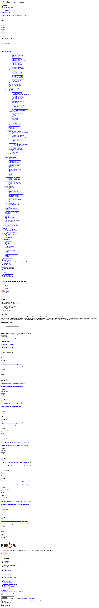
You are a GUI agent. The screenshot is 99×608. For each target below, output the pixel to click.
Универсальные (13, 161)
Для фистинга (12, 166)
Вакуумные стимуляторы (15, 124)
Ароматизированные (11, 234)
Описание (5, 313)
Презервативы (7, 233)
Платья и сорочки (13, 195)
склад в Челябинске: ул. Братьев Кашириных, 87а (15, 261)
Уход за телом (12, 184)
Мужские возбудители (11, 232)
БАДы (5, 228)
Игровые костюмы (13, 190)
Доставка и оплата (8, 7)
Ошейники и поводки (11, 217)
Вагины (14, 133)
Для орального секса (14, 165)
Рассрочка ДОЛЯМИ (8, 588)
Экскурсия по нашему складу (10, 563)
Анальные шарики (16, 62)
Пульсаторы (15, 106)
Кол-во (2, 294)
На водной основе (13, 158)
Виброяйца (12, 127)
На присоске (15, 118)
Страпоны (11, 69)
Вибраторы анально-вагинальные (20, 94)
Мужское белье (10, 203)
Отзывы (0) (6, 314)
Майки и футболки (14, 204)
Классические (9, 235)
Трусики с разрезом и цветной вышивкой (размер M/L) (15, 504)
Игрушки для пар (13, 82)
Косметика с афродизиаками (13, 177)
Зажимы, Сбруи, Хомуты (12, 211)
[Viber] (9, 310)
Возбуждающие (13, 170)
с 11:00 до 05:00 (7, 263)
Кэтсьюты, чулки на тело (15, 192)
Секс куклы (12, 153)
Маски (8, 215)
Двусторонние (15, 115)
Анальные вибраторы (17, 55)
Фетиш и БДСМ (7, 207)
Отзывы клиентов (7, 570)
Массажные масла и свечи (12, 173)
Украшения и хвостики (18, 68)
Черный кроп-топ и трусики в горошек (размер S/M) (14, 524)
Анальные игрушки (14, 54)
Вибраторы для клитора (18, 97)
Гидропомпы (15, 152)
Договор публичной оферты (13, 252)
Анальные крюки (16, 56)
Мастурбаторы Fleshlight (18, 135)
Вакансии (8, 247)
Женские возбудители (11, 230)
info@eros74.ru (7, 264)
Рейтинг (3, 334)
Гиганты (14, 114)
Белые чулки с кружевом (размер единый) (12, 366)
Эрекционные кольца (17, 148)
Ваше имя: (3, 325)
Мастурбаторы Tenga (17, 136)
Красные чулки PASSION (7, 347)
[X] (7, 310)
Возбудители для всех (11, 229)
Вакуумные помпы (17, 150)
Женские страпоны (17, 71)
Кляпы (8, 213)
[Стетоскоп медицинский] (7, 267)
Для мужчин (9, 130)
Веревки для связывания (12, 209)
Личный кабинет (7, 581)
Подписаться (4, 597)
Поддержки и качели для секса (16, 86)
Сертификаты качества (12, 254)
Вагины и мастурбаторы (15, 131)
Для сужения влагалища (15, 167)
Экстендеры (12, 154)
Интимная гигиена (11, 181)
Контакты (5, 6)
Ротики (14, 141)
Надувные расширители (18, 67)
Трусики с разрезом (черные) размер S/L (11, 425)
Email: (2, 594)
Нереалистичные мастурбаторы (20, 139)
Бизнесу (8, 251)
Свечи (10, 175)
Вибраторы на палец (17, 99)
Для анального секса (14, 162)
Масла (10, 174)
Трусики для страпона (17, 76)
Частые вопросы (10, 246)
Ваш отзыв (3, 332)
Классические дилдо (17, 116)
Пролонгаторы (13, 171)
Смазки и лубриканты (11, 157)
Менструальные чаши (14, 182)
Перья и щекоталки (11, 218)
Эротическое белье (8, 186)
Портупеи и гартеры (14, 196)
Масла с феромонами (14, 179)
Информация (6, 239)
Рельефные (9, 237)
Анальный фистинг (17, 64)
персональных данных (29, 598)
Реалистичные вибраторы (18, 107)
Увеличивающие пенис (15, 169)
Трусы (10, 205)
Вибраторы (12, 90)
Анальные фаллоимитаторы (19, 60)
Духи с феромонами (14, 178)
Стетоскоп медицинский (9, 338)
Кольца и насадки (13, 143)
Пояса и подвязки (13, 198)
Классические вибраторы (18, 105)
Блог (4, 9)
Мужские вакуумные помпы (16, 149)
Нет (4, 606)
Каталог (5, 5)
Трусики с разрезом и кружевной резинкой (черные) (14, 484)
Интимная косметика (8, 156)
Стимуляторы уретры (11, 224)
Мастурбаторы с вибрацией (19, 137)
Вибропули (15, 102)
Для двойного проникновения (19, 144)
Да (1, 606)
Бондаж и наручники (11, 208)
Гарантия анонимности (12, 244)
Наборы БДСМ (10, 216)
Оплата (8, 242)
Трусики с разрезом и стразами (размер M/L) (12, 386)
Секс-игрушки (7, 51)
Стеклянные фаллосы (17, 122)
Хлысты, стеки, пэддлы (12, 225)
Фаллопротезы (15, 81)
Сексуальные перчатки (15, 199)
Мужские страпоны (17, 72)
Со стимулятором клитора (18, 110)
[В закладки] (2, 270)
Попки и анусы (16, 140)
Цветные (14, 123)
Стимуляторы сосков (11, 222)
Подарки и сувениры (14, 88)
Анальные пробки (16, 58)
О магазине (6, 10)
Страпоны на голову (17, 80)
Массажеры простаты (17, 65)
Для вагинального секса (15, 164)
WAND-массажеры (17, 92)
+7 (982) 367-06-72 (5, 12)
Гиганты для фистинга (14, 84)
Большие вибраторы (17, 93)
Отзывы (8, 255)
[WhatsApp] (11, 310)
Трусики (11, 200)
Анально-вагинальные (17, 113)
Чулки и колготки (13, 201)
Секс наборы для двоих (15, 85)
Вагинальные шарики (14, 126)
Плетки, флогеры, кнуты (12, 220)
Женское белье (10, 187)
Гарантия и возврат (11, 250)
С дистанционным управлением (20, 109)
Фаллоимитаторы (13, 111)
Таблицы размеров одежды (13, 248)
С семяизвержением (17, 120)
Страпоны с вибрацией (18, 79)
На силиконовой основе (15, 160)
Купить (2, 297)
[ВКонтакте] (1, 310)
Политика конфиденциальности (11, 578)
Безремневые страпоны (18, 73)
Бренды (5, 571)
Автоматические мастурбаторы (20, 132)
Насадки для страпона (17, 77)
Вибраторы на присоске (18, 101)
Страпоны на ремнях (17, 75)
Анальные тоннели (17, 59)
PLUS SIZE (12, 188)
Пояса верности (10, 221)
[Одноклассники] (3, 310)
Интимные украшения (11, 212)
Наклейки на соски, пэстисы (16, 194)
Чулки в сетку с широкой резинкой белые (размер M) (14, 445)
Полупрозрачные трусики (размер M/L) (11, 406)
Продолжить (4, 336)
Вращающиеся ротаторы (18, 103)
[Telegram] (5, 310)
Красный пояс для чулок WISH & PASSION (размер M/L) (16, 465)
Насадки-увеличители (17, 145)
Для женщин (9, 89)
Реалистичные (15, 119)
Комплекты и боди (14, 191)
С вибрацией (15, 147)
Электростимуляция (11, 226)
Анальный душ (16, 63)
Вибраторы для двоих (17, 96)
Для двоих (9, 52)
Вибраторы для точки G (18, 98)
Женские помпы (13, 128)
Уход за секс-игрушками (15, 183)
